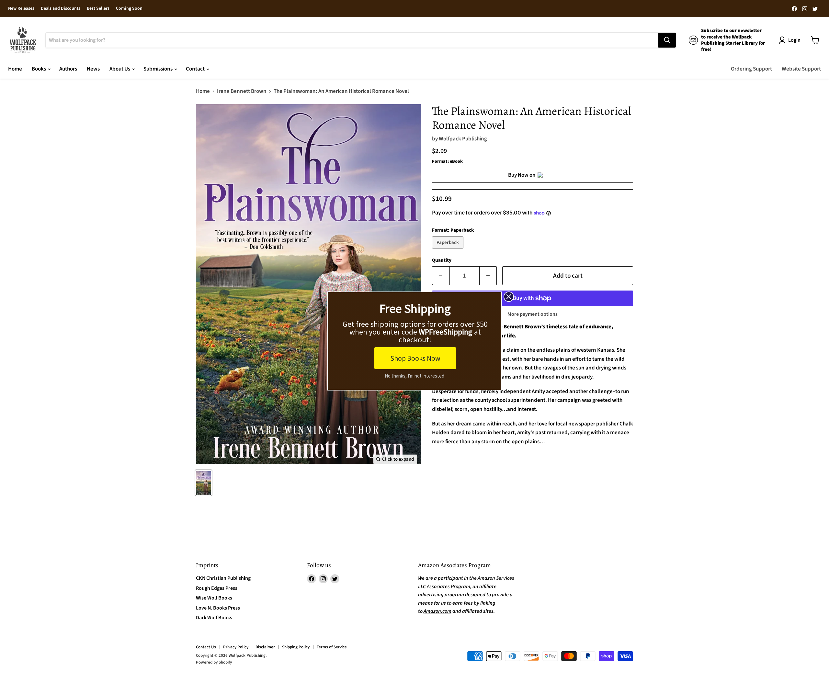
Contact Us (206, 647)
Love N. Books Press (218, 607)
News (93, 69)
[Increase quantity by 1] (488, 275)
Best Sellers (98, 8)
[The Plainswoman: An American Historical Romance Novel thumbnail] (203, 483)
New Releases (21, 8)
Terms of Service (332, 647)
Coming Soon (129, 8)
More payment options (532, 314)
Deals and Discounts (60, 8)
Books (39, 69)
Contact (196, 69)
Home (15, 69)
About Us (120, 69)
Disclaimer (265, 647)
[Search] (667, 40)
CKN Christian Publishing (223, 578)
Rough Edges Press (216, 588)
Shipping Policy (296, 647)
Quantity (441, 260)
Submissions (158, 69)
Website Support (801, 69)
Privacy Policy (235, 647)
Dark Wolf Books (214, 617)
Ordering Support (751, 69)
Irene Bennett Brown (242, 91)
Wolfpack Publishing (463, 139)
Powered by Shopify (214, 662)
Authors (68, 69)
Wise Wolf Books (214, 597)
